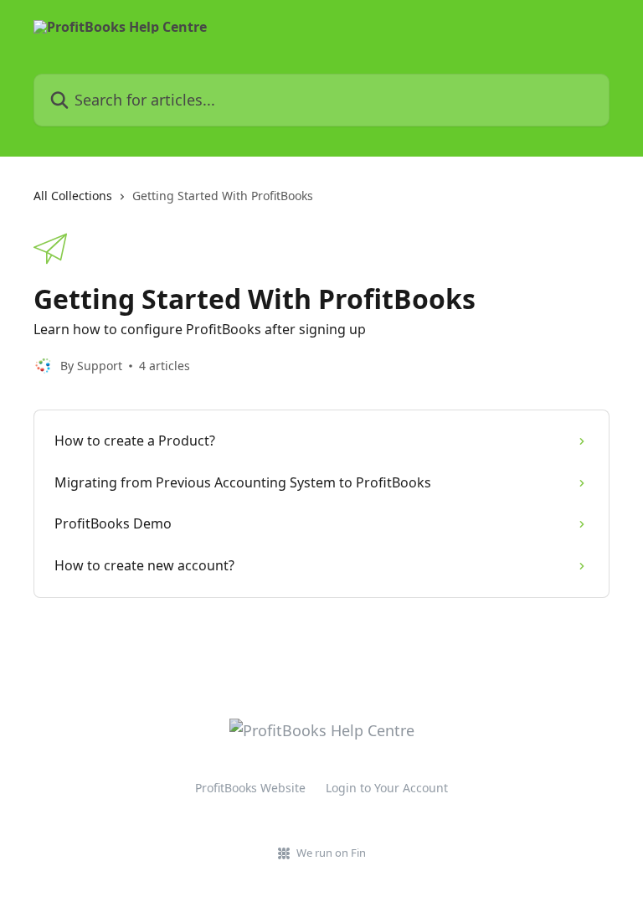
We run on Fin (331, 852)
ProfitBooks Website (250, 788)
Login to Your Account (387, 788)
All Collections (72, 196)
